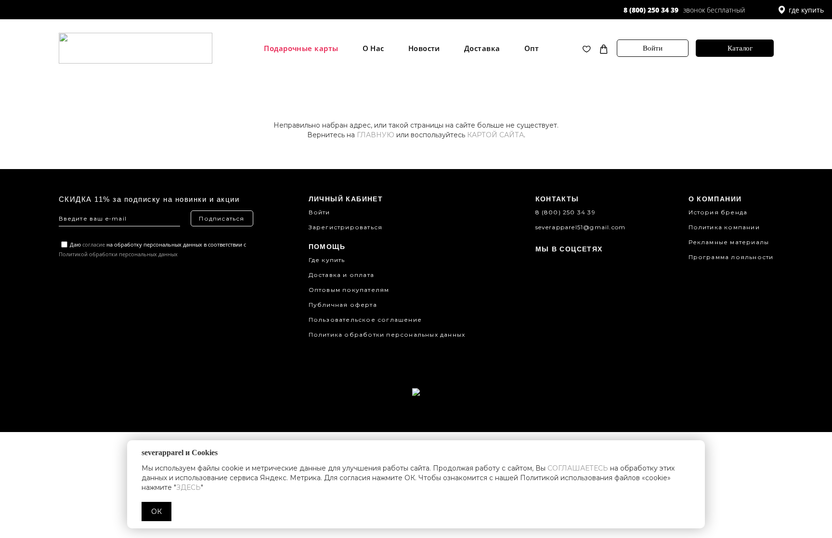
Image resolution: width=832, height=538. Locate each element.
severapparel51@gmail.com (580, 227)
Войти (653, 48)
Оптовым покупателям (349, 289)
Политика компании (724, 227)
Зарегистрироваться (346, 227)
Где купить (327, 259)
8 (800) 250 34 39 (651, 9)
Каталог (740, 48)
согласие (93, 244)
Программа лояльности (731, 257)
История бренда (718, 212)
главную (375, 135)
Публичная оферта (343, 304)
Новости (424, 48)
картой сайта (495, 135)
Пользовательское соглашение (365, 319)
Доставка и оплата (341, 274)
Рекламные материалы (729, 242)
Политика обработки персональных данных (387, 334)
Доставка (482, 48)
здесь (188, 487)
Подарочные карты (301, 48)
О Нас (373, 48)
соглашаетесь (577, 468)
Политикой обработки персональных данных (118, 254)
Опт (531, 48)
